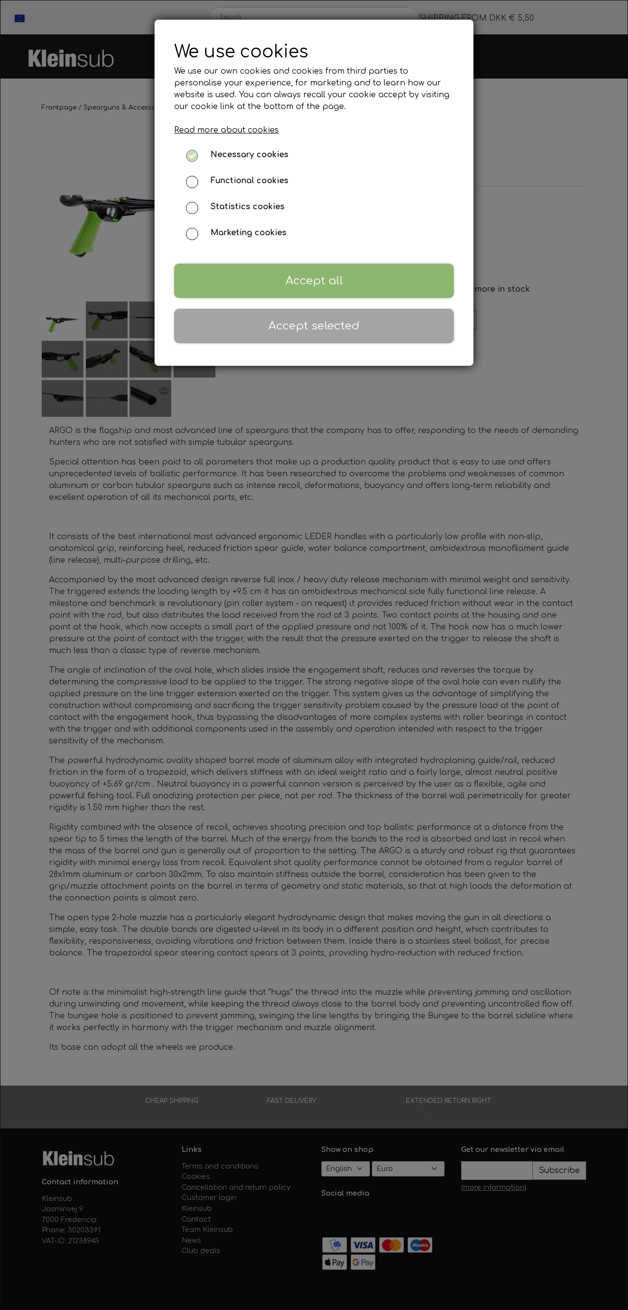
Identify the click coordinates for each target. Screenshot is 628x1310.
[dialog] (314, 655)
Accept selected (314, 326)
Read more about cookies (226, 130)
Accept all (314, 280)
